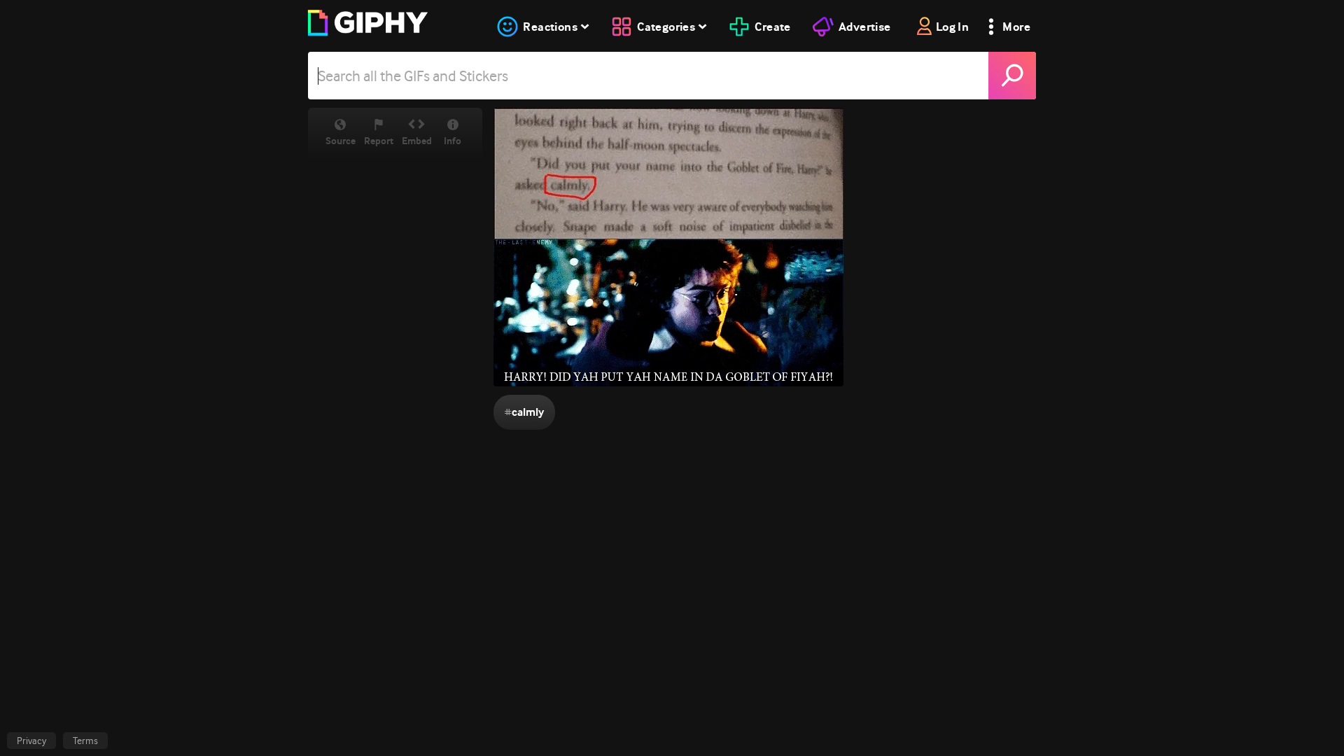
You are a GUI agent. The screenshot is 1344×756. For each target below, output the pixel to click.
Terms (85, 740)
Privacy (31, 740)
